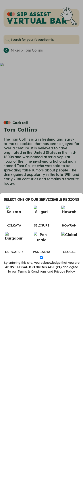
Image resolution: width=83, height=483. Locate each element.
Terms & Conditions (32, 271)
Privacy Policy (64, 271)
